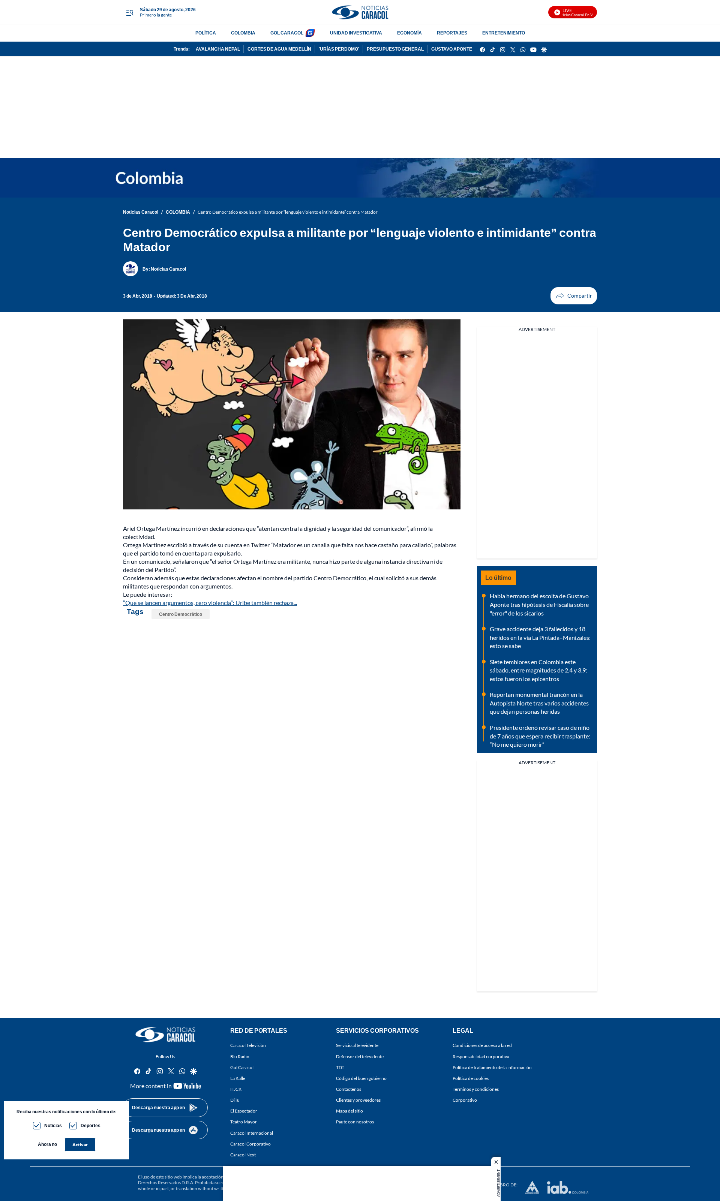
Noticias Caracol (140, 212)
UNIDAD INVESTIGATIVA (356, 33)
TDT (340, 1067)
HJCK (236, 1089)
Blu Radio (239, 1056)
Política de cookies (471, 1078)
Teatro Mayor (243, 1122)
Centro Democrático (180, 614)
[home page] (360, 12)
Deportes (90, 1125)
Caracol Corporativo (250, 1144)
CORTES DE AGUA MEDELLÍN (279, 49)
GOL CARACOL (286, 33)
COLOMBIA (243, 33)
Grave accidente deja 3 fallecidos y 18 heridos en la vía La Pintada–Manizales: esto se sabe (540, 637)
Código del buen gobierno (361, 1078)
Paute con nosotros (355, 1122)
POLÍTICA (205, 33)
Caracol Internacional (251, 1133)
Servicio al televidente (357, 1045)
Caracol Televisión (248, 1045)
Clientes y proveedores (358, 1100)
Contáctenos (348, 1089)
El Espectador (243, 1111)
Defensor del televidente (360, 1056)
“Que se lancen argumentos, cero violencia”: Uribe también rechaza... (210, 602)
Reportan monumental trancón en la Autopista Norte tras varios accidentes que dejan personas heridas (539, 703)
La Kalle (237, 1078)
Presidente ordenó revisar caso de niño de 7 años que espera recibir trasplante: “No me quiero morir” (540, 736)
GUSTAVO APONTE (451, 49)
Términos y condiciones (476, 1089)
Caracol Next (243, 1155)
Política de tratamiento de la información (492, 1067)
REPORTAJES (452, 33)
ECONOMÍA (409, 33)
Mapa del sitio (349, 1111)
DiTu (235, 1100)
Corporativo (465, 1100)
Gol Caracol (242, 1067)
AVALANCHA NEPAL (218, 49)
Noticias (53, 1125)
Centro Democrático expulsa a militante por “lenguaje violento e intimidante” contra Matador (288, 212)
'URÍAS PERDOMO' (339, 49)
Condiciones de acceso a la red (482, 1045)
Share (573, 295)
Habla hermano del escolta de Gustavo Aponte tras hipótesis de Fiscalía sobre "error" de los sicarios (539, 604)
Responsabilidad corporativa (481, 1056)
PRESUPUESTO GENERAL (395, 49)
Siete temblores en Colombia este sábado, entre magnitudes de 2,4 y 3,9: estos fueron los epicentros (538, 670)
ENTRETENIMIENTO (503, 33)
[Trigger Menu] (129, 12)
